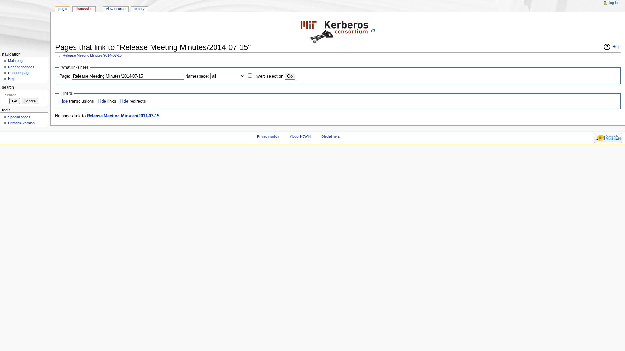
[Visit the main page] (25, 25)
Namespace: (197, 76)
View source (115, 9)
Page (62, 9)
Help (616, 47)
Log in (613, 3)
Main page (16, 61)
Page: (64, 76)
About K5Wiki (300, 136)
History (139, 9)
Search (8, 87)
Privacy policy (268, 136)
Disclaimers (330, 136)
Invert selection (268, 76)
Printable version (21, 123)
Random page (19, 73)
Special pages (19, 117)
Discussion (84, 9)
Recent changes (21, 67)
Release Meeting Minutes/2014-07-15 (92, 55)
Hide (63, 101)
